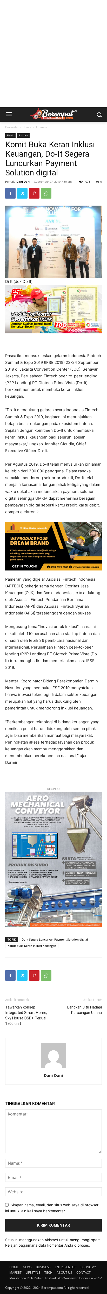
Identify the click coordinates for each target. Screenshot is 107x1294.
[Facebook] (10, 193)
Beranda (11, 127)
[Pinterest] (34, 193)
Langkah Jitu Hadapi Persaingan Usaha (84, 1010)
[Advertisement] (53, 53)
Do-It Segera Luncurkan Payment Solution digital (55, 939)
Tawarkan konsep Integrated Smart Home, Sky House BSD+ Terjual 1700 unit (26, 1015)
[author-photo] (53, 1068)
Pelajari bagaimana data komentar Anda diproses (47, 1245)
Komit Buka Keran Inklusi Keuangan (32, 946)
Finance (41, 127)
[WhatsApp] (46, 193)
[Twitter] (22, 193)
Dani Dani (23, 181)
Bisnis (27, 127)
